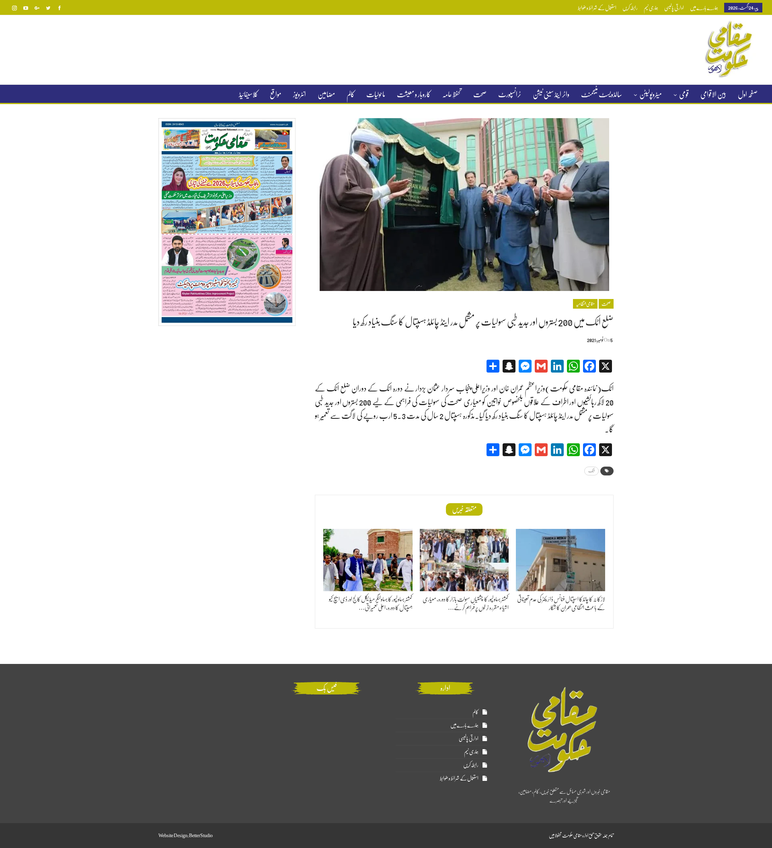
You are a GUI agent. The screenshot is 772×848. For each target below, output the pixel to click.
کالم (351, 94)
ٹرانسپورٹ (509, 94)
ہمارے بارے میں (704, 8)
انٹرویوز (299, 94)
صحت (480, 94)
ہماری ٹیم (651, 8)
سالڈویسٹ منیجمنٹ (601, 94)
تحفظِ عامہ (452, 94)
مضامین (326, 94)
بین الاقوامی (713, 94)
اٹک (591, 471)
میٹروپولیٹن (650, 94)
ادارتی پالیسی (674, 8)
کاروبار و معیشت (414, 94)
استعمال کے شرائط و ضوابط (597, 8)
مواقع (275, 94)
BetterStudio (201, 836)
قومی (684, 94)
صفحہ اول (748, 94)
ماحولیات (375, 94)
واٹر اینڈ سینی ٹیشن (551, 94)
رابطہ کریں (630, 8)
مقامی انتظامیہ (585, 304)
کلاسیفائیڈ (248, 94)
